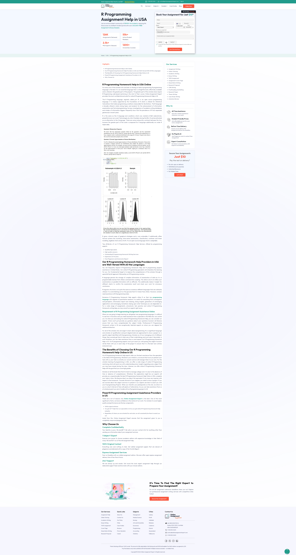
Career (119, 533)
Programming (136, 528)
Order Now (188, 6)
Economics (136, 525)
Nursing (135, 520)
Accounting (136, 531)
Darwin (151, 528)
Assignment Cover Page (176, 80)
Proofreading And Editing (176, 90)
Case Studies (173, 6)
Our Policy (120, 520)
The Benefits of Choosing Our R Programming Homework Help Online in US (127, 73)
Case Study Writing (174, 96)
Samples (163, 6)
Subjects (155, 6)
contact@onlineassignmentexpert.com (169, 1)
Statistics (135, 533)
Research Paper (173, 92)
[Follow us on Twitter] (170, 540)
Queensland (152, 531)
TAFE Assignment (174, 78)
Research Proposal (174, 85)
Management (136, 515)
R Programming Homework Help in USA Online (118, 68)
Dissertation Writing (174, 83)
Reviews (119, 528)
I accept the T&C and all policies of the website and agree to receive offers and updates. (174, 44)
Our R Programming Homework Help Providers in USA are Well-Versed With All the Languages (133, 71)
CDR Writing (172, 87)
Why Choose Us (109, 77)
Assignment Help (105, 515)
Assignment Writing (174, 69)
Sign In (182, 1)
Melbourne (152, 533)
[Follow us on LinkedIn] (177, 540)
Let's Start (180, 175)
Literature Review (174, 99)
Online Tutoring (173, 71)
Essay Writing (173, 76)
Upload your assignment (161, 29)
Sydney (151, 515)
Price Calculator (121, 531)
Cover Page (104, 528)
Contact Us (120, 517)
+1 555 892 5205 (151, 1)
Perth (150, 517)
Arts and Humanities (138, 523)
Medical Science (137, 517)
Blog (180, 6)
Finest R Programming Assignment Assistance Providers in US (123, 75)
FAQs (118, 523)
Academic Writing (174, 73)
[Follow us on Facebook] (166, 540)
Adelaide (151, 520)
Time (188, 25)
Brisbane (151, 523)
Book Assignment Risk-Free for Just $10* (117, 1)
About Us (119, 515)
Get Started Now (175, 49)
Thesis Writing (173, 94)
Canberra (151, 525)
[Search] (142, 6)
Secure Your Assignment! (159, 499)
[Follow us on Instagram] (173, 540)
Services (147, 6)
